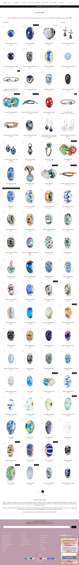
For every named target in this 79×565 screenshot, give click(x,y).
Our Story (42, 539)
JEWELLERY (45, 2)
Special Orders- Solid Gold (7, 544)
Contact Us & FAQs (6, 542)
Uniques (41, 544)
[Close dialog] (76, 539)
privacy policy (51, 523)
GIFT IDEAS (53, 2)
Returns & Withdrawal (6, 537)
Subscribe (74, 526)
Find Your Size (5, 546)
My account (23, 535)
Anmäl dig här (69, 557)
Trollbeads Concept (44, 535)
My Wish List (23, 537)
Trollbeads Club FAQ (25, 542)
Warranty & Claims (6, 539)
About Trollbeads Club (25, 540)
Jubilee (24, 2)
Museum (4, 551)
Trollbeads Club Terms (26, 544)
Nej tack (69, 561)
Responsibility (43, 549)
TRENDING (37, 2)
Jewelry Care (4, 548)
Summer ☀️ (17, 2)
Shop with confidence (6, 540)
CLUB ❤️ (60, 2)
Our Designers (43, 548)
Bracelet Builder (43, 537)
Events (41, 546)
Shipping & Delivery (6, 535)
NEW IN (30, 2)
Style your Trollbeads (44, 542)
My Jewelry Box (24, 539)
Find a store (4, 549)
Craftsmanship (43, 540)
